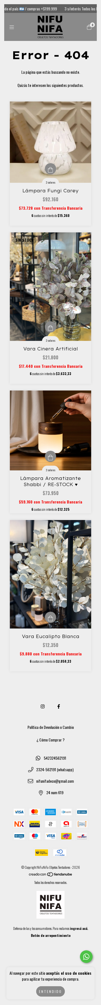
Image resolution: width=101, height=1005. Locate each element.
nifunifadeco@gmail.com (55, 781)
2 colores (51, 182)
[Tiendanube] (50, 875)
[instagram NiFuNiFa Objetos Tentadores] (42, 706)
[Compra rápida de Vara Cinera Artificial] (50, 326)
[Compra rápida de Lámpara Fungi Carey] (50, 168)
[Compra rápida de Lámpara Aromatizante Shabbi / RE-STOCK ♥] (50, 456)
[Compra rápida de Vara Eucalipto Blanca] (50, 617)
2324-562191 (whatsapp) (55, 769)
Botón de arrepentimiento (50, 935)
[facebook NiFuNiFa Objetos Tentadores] (58, 706)
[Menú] (11, 27)
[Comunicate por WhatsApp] (86, 956)
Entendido (50, 991)
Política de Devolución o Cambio (50, 727)
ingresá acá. (79, 928)
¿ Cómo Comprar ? (50, 740)
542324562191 (55, 758)
